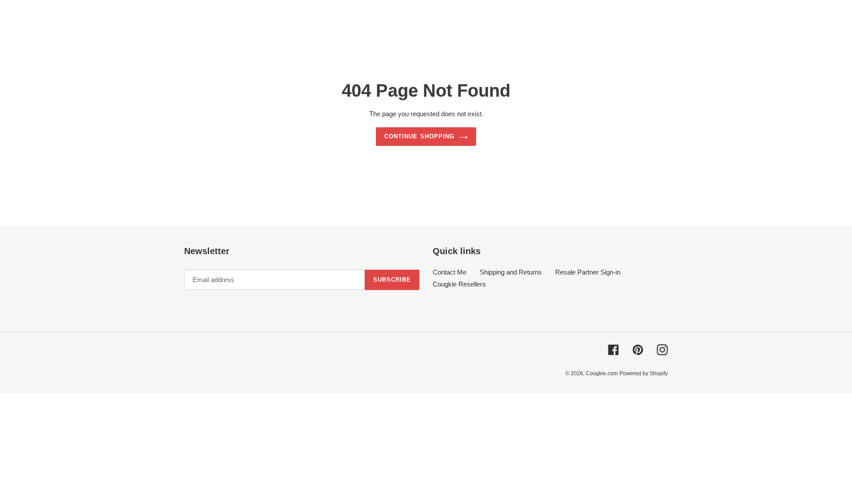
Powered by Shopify (643, 373)
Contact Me (449, 272)
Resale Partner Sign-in (587, 272)
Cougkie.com (602, 373)
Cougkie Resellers (459, 284)
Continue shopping (419, 136)
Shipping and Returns (511, 272)
